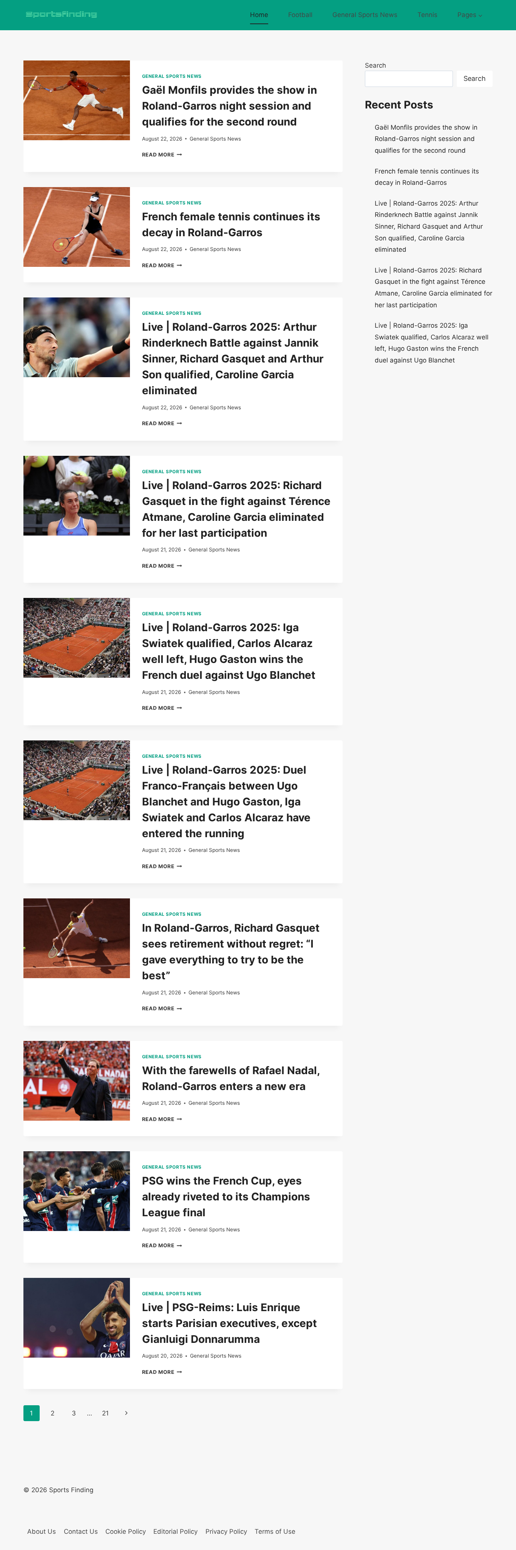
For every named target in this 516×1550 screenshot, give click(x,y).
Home (259, 15)
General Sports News (364, 15)
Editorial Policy (175, 1531)
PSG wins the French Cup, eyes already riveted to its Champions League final (226, 1196)
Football (300, 15)
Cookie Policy (125, 1531)
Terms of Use (275, 1531)
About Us (41, 1531)
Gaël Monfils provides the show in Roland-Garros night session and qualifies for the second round (229, 106)
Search (375, 65)
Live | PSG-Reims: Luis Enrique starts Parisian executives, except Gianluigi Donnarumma (229, 1323)
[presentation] (76, 100)
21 (105, 1413)
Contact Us (81, 1531)
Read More (162, 155)
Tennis (427, 15)
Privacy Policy (226, 1531)
